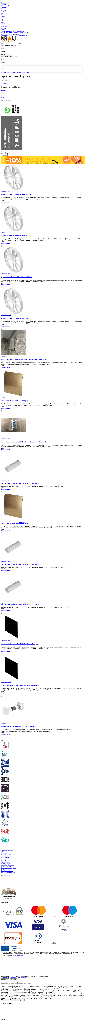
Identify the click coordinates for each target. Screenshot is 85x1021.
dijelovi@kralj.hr (22, 35)
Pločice (54, 68)
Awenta (6, 94)
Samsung (3, 23)
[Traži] (1, 58)
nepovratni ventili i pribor (12, 87)
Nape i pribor (23, 68)
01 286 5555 (7, 34)
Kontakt (3, 29)
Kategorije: (3, 83)
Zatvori (3, 1019)
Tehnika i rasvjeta (48, 68)
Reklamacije (4, 853)
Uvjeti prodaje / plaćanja (7, 850)
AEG (2, 17)
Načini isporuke (5, 857)
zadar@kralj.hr (24, 32)
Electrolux (3, 16)
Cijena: (2, 97)
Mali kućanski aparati (42, 68)
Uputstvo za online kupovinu (8, 868)
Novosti (3, 9)
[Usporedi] (1, 205)
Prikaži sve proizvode (6, 55)
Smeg (2, 22)
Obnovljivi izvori (60, 68)
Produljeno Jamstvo (6, 854)
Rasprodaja (4, 7)
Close (2, 740)
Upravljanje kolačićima (7, 871)
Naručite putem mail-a (6, 866)
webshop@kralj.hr (18, 34)
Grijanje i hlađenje (35, 68)
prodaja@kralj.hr (24, 31)
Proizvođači (4, 10)
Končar (3, 19)
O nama (3, 856)
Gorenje (3, 14)
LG (1, 25)
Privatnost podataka (6, 863)
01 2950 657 (9, 35)
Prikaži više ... (4, 26)
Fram (2, 13)
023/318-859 (10, 32)
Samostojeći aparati (9, 68)
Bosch (2, 12)
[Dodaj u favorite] (1, 245)
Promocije (3, 860)
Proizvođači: (4, 90)
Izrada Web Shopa (18, 955)
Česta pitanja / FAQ (6, 859)
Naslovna (3, 3)
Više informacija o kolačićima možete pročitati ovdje (14, 977)
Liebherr (3, 20)
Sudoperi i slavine (29, 68)
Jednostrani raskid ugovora (8, 872)
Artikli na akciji (5, 4)
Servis (2, 869)
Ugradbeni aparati (16, 68)
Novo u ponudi (5, 6)
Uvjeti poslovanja (5, 862)
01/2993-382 (10, 31)
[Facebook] (5, 886)
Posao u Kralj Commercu (7, 865)
